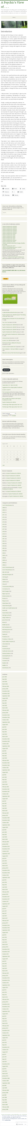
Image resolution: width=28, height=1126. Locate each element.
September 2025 (6, 696)
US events (4, 660)
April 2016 (4, 942)
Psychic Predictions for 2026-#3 (9, 327)
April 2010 (4, 1071)
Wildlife (4, 665)
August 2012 (5, 1037)
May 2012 (4, 1045)
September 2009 (6, 1083)
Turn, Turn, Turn (5, 322)
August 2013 (5, 1013)
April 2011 (4, 1061)
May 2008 (4, 1099)
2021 (3, 538)
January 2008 (5, 1109)
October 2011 (5, 1049)
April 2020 (4, 837)
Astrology (4, 577)
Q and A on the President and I (9, 346)
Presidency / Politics (6, 639)
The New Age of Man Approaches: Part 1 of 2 (12, 404)
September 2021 (6, 796)
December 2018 (5, 870)
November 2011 (6, 1047)
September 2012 (6, 1035)
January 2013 (5, 1028)
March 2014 (5, 997)
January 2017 (5, 923)
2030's (3, 555)
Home (3, 610)
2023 (3, 543)
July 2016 (4, 935)
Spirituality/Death (6, 655)
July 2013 (4, 1016)
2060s (3, 565)
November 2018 (6, 872)
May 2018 (4, 884)
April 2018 (4, 887)
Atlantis (4, 579)
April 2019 (4, 863)
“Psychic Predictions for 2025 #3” (9, 230)
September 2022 (6, 770)
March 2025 (5, 708)
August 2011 (5, 1052)
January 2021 (5, 815)
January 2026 (5, 688)
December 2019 (5, 846)
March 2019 (5, 865)
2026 (3, 550)
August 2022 (5, 772)
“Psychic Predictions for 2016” (8, 248)
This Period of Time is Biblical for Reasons (11, 343)
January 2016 (5, 947)
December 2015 (5, 949)
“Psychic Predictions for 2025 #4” (9, 229)
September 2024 (6, 722)
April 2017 (4, 915)
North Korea (5, 632)
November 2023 (6, 741)
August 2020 (5, 827)
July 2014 (4, 990)
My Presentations (6, 627)
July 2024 (4, 727)
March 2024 (5, 736)
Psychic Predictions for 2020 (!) (9, 240)
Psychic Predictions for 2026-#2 (9, 329)
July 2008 (4, 1095)
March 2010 (5, 1073)
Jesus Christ (4, 620)
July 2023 (4, 751)
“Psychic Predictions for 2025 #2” (9, 232)
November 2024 (6, 717)
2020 (3, 536)
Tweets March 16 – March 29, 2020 (9, 385)
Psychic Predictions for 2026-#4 (9, 324)
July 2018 (4, 880)
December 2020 (5, 817)
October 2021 (5, 794)
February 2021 (5, 813)
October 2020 (5, 822)
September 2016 (6, 930)
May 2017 (4, 913)
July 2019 (4, 858)
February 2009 (5, 1090)
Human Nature (5, 612)
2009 (3, 510)
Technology (5, 658)
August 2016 (5, 932)
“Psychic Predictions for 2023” (8, 236)
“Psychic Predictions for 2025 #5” (9, 228)
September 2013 (6, 1011)
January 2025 (5, 712)
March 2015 (5, 970)
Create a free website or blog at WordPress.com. (11, 1114)
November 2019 (6, 849)
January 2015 (5, 975)
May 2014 (4, 994)
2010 (3, 512)
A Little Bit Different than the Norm (10, 312)
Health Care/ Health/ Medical (8, 608)
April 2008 (4, 1102)
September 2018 (6, 877)
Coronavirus (5, 589)
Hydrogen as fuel (6, 615)
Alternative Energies (6, 574)
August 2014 (5, 987)
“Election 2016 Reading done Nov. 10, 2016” (11, 247)
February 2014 (5, 999)
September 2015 (6, 956)
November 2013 (6, 1006)
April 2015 (4, 968)
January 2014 (5, 1001)
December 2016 (5, 925)
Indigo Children (5, 617)
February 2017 (5, 920)
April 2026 (4, 681)
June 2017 (4, 911)
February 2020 (5, 841)
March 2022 (5, 784)
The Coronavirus (6, 392)
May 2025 (4, 703)
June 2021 (4, 803)
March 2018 (5, 889)
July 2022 (4, 774)
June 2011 (4, 1056)
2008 (3, 507)
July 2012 (4, 1040)
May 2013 (4, 1018)
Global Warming (6, 605)
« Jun (3, 465)
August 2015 (5, 958)
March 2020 (5, 839)
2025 (3, 548)
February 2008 (5, 1107)
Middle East (4, 624)
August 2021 (5, 798)
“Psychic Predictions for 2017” (8, 246)
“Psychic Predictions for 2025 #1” (9, 233)
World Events (5, 667)
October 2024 (5, 719)
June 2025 (4, 700)
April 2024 (4, 734)
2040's (3, 560)
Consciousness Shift (6, 586)
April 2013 (4, 1021)
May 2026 (4, 679)
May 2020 (4, 834)
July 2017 (4, 908)
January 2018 (5, 894)
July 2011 (4, 1054)
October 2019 (5, 851)
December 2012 (5, 1030)
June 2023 (4, 753)
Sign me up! (6, 370)
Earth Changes (5, 591)
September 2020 (6, 825)
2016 (3, 526)
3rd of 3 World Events (7, 569)
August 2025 (5, 698)
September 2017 (6, 904)
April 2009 (4, 1088)
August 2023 (5, 748)
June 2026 (4, 676)
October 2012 (5, 1033)
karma (3, 622)
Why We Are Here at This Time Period (10, 352)
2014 (3, 522)
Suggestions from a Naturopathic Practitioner (12, 387)
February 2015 (5, 973)
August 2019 (5, 856)
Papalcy (4, 634)
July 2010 (4, 1068)
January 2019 (5, 868)
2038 (3, 557)
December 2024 (5, 715)
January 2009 (5, 1092)
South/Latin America (6, 651)
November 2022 (6, 765)
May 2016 (4, 939)
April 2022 (4, 782)
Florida (4, 598)
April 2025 (4, 705)
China (3, 584)
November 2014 (6, 980)
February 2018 (5, 892)
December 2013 (5, 1004)
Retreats (4, 646)
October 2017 (5, 901)
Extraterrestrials (5, 596)
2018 (3, 531)
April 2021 (4, 808)
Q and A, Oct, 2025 (6, 340)
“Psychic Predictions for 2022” (8, 237)
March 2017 (5, 918)
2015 (3, 524)
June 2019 (4, 860)
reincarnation (5, 644)
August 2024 (5, 724)
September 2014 (6, 985)
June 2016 (4, 937)
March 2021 (5, 810)
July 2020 (4, 829)
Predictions (4, 636)
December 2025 (5, 691)
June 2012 (4, 1042)
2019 (3, 534)
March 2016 (5, 944)
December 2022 (5, 762)
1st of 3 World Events (7, 505)
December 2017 (5, 896)
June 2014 (4, 992)
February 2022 (5, 786)
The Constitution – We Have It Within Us (11, 349)
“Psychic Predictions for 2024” (8, 234)
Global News (5, 603)
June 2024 (4, 729)
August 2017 (5, 906)
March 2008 (5, 1104)
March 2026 (5, 684)
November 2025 (6, 693)
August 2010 (5, 1066)
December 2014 (5, 978)
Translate (14, 415)
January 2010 (5, 1076)
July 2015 (4, 961)
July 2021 (4, 801)
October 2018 (5, 875)
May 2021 (4, 806)
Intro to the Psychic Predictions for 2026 (11, 334)
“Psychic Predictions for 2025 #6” (9, 226)
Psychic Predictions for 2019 (9, 241)
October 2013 (5, 1009)
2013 (3, 519)
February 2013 (5, 1025)
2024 (3, 546)
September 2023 (6, 746)
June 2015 (4, 963)
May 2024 (4, 731)
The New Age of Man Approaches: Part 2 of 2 (12, 407)
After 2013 (4, 572)
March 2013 (5, 1023)
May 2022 (4, 779)
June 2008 (4, 1097)
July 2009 (4, 1085)
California (4, 581)
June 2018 (4, 882)
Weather (4, 663)
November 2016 (6, 927)
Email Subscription (7, 359)
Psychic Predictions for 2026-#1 (9, 332)
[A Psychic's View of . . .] (14, 28)
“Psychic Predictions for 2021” (8, 239)
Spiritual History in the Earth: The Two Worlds (12, 318)
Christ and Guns (5, 338)
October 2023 (5, 743)
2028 (3, 553)
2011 (3, 514)
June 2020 (4, 832)
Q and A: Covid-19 (6, 389)
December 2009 (5, 1078)
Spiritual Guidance (6, 653)
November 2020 (6, 820)
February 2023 (5, 760)
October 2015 (5, 954)
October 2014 (5, 982)
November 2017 (6, 899)
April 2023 (4, 758)
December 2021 (5, 789)
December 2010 (5, 1064)
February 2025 (5, 710)
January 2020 (5, 844)
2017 (3, 529)
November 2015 (6, 951)
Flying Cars (4, 601)
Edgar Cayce (5, 593)
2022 (3, 541)
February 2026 (5, 686)
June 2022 (4, 777)
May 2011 (4, 1059)
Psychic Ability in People (7, 641)
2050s (3, 562)
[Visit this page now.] (10, 303)
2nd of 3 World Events (7, 567)
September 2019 (6, 853)
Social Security (5, 648)
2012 (3, 517)
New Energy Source (6, 629)
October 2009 (5, 1080)
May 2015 (4, 966)
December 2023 (5, 739)
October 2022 (5, 767)
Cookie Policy (8, 1120)
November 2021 (6, 791)
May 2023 (4, 755)
